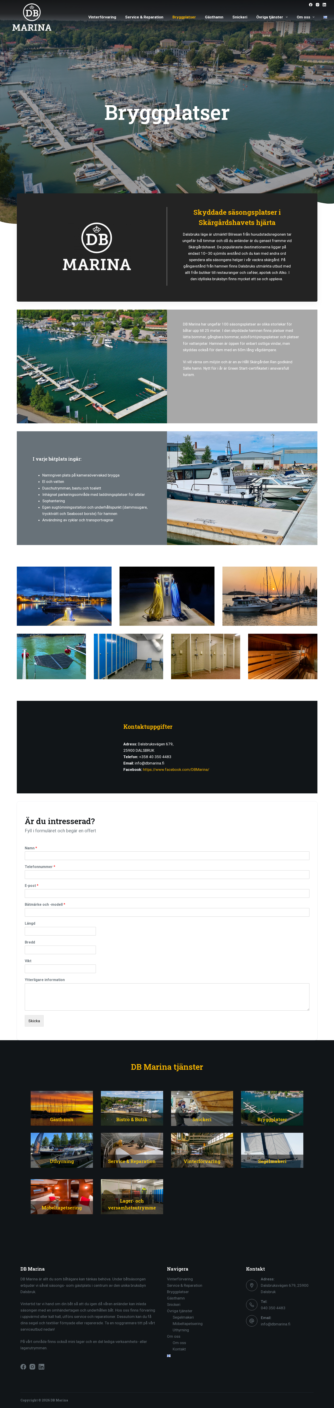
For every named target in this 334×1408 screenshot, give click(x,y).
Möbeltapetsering (188, 1323)
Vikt (28, 961)
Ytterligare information (45, 980)
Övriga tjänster (269, 17)
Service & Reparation (144, 17)
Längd (30, 923)
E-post (31, 885)
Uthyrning (181, 1330)
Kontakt (179, 1349)
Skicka (34, 1021)
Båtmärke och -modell (45, 904)
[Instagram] (317, 4)
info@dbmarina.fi (275, 1324)
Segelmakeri (183, 1317)
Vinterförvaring (102, 17)
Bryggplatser (184, 17)
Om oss (303, 17)
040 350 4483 (273, 1308)
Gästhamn (214, 17)
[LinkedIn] (324, 4)
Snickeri (239, 17)
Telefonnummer (40, 867)
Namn (31, 848)
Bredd (30, 942)
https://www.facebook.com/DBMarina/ (176, 769)
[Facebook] (310, 4)
